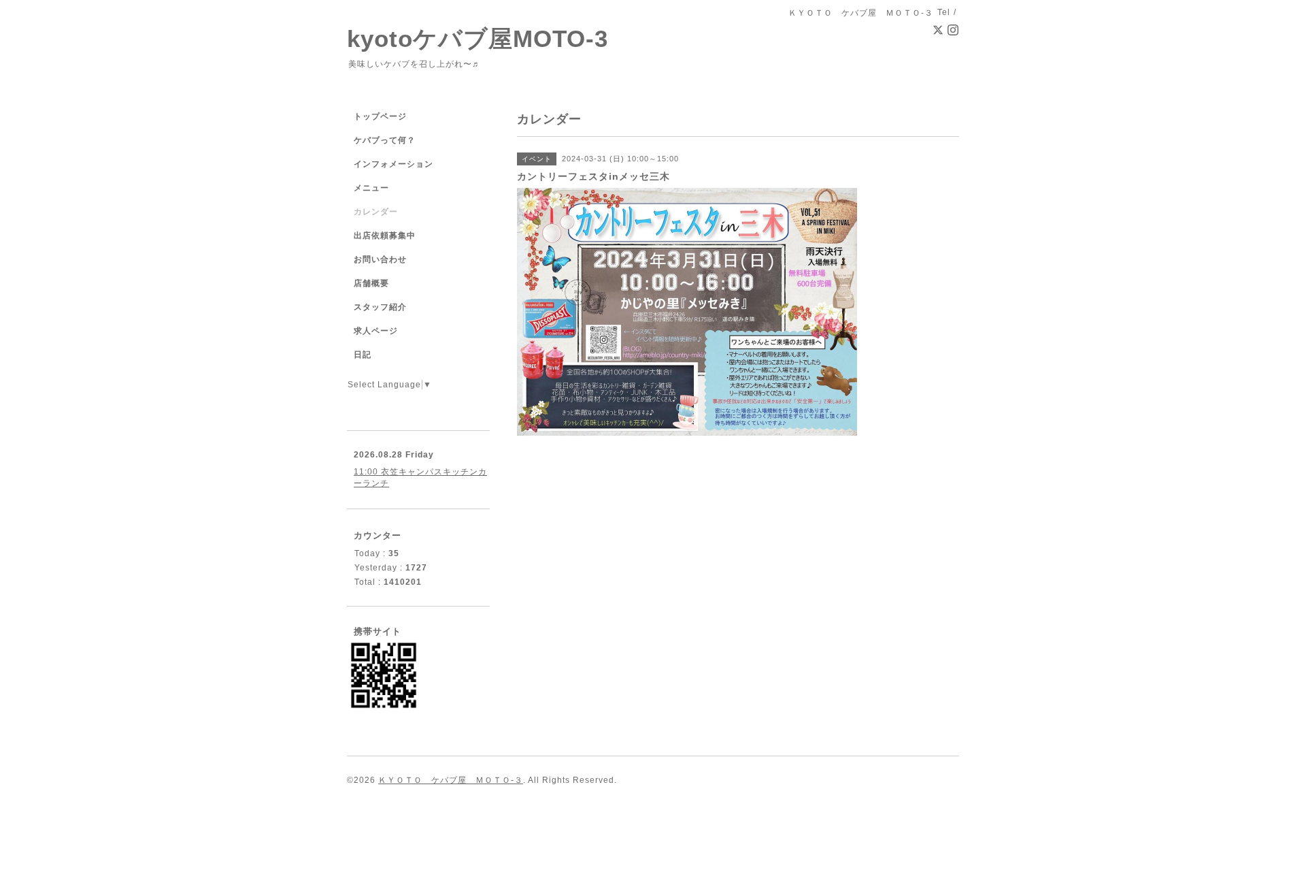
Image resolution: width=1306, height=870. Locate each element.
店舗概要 (371, 283)
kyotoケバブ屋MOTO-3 (477, 38)
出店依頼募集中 (385, 235)
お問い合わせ (380, 259)
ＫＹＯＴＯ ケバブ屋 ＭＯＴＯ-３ (450, 780)
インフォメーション (393, 164)
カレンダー (376, 211)
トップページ (380, 116)
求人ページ (376, 331)
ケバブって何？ (385, 140)
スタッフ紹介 (380, 307)
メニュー (371, 188)
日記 (362, 354)
